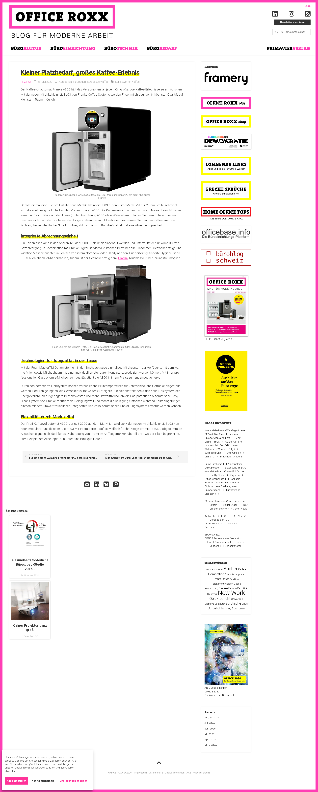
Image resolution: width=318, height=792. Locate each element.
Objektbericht (220, 599)
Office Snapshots (214, 478)
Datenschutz (156, 772)
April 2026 (210, 739)
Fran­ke (123, 258)
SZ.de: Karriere (233, 441)
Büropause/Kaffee (97, 81)
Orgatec (235, 475)
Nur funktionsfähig (43, 780)
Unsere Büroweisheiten (226, 193)
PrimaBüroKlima (213, 464)
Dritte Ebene (211, 569)
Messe (237, 583)
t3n (206, 501)
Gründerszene (212, 490)
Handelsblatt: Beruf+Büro (218, 445)
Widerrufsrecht (201, 772)
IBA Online (238, 471)
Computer (219, 603)
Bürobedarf (79, 81)
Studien (223, 588)
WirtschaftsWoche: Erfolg (219, 449)
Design (232, 588)
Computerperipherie (234, 574)
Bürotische (233, 603)
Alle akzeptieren (16, 780)
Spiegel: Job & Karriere (217, 437)
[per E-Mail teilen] (87, 484)
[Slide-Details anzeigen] (226, 79)
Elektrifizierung (211, 588)
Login (308, 5)
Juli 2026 (210, 723)
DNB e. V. (209, 456)
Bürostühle (216, 608)
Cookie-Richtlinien (175, 772)
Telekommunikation (222, 583)
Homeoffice (216, 574)
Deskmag (226, 486)
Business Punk (213, 452)
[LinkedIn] (275, 14)
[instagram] (291, 14)
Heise (217, 501)
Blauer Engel (230, 504)
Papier (220, 569)
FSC (223, 516)
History (227, 608)
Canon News (240, 508)
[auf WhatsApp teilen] (116, 484)
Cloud (245, 603)
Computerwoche (235, 501)
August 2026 (212, 717)
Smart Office (221, 579)
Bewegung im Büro (235, 467)
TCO (245, 504)
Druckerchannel (218, 508)
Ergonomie (238, 608)
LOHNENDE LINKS (226, 164)
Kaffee (136, 81)
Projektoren (234, 579)
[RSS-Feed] (308, 14)
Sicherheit (212, 594)
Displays (209, 603)
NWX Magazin (232, 430)
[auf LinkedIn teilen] (97, 484)
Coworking (237, 599)
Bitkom (213, 504)
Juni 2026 (210, 728)
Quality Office (217, 475)
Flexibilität (242, 588)
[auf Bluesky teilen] (106, 484)
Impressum (140, 772)
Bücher (231, 568)
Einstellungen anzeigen (73, 780)
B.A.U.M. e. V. (239, 516)
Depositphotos (233, 545)
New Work (231, 592)
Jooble (240, 542)
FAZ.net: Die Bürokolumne (219, 434)
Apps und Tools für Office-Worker (226, 168)
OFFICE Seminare (214, 538)
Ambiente (210, 516)
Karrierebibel (212, 430)
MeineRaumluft (218, 471)
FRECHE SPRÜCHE (226, 189)
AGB (188, 772)
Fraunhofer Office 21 (231, 456)
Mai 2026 (210, 734)
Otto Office (233, 452)
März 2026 (211, 745)
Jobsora (214, 545)
